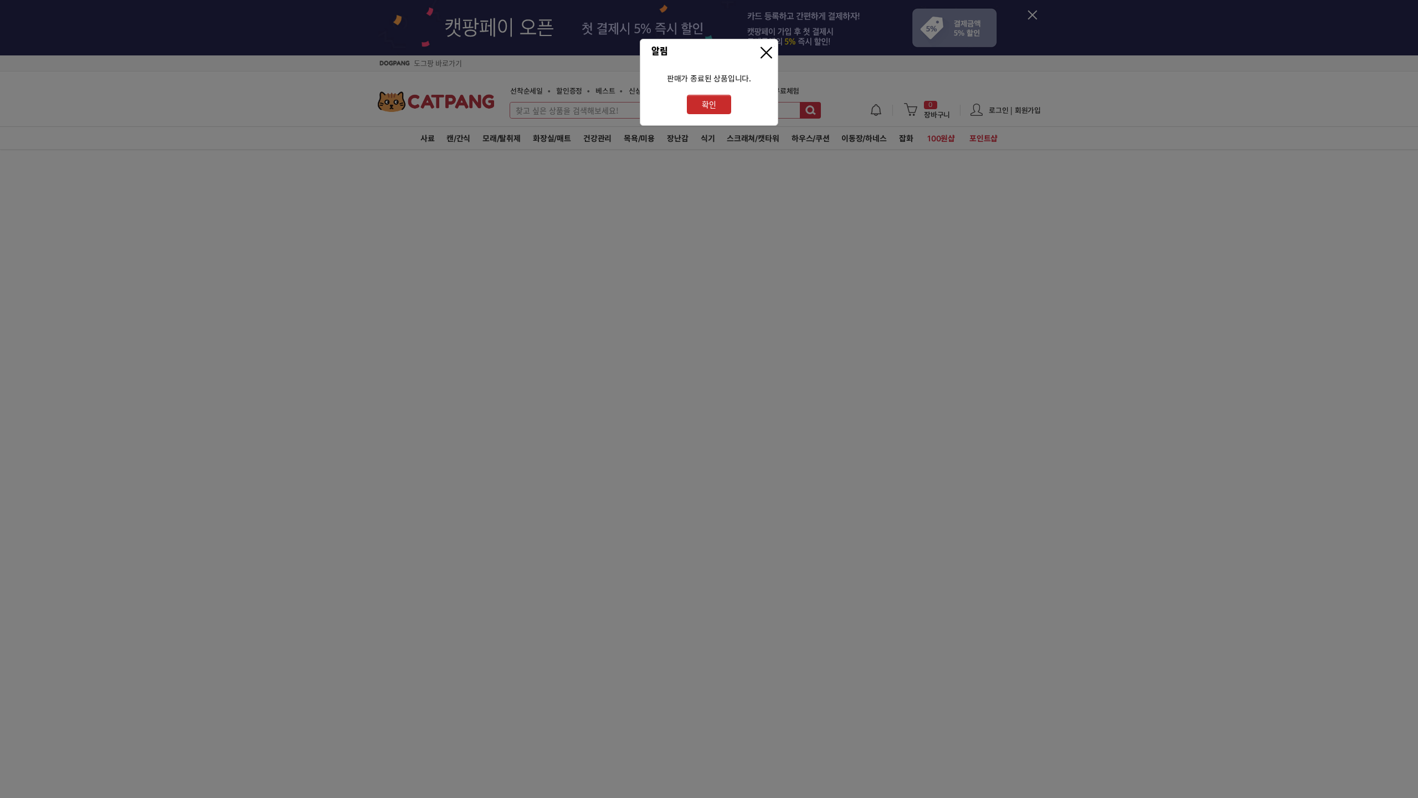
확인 (709, 104)
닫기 (768, 53)
